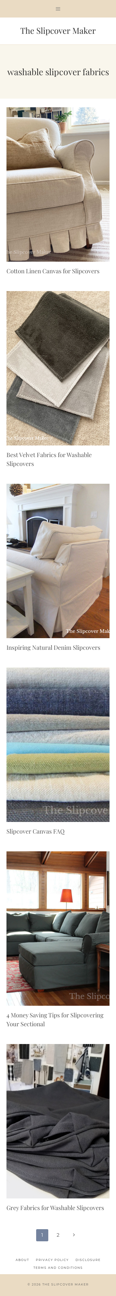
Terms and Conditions (58, 1268)
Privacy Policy (52, 1260)
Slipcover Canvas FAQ (35, 831)
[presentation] (58, 184)
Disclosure (88, 1260)
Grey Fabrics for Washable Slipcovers (55, 1208)
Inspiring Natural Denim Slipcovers (53, 647)
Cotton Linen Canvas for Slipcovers (53, 271)
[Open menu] (58, 9)
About (22, 1260)
